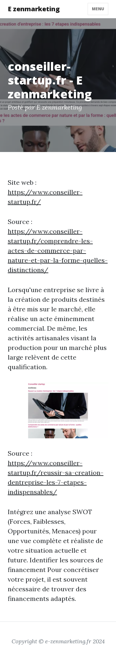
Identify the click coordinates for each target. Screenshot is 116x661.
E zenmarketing (34, 8)
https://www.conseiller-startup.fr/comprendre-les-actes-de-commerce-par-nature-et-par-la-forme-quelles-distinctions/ (58, 250)
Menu (98, 9)
